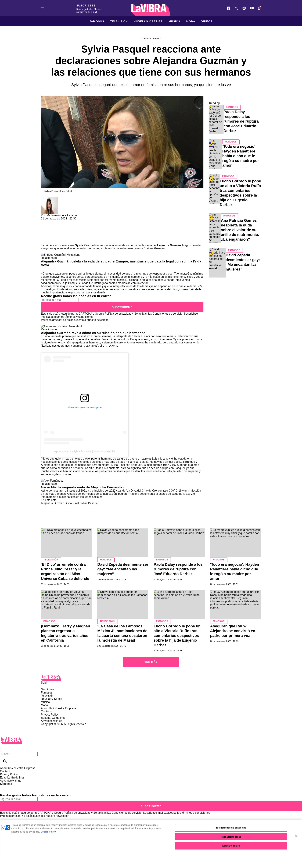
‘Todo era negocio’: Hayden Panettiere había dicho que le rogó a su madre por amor (240, 156)
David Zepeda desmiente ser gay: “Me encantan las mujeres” (122, 569)
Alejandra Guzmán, (169, 245)
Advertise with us (51, 720)
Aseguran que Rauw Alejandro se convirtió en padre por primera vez (232, 631)
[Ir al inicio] (151, 678)
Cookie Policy (48, 831)
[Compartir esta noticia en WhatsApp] (45, 221)
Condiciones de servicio (167, 313)
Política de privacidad (118, 313)
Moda (190, 21)
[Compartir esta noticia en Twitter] (62, 221)
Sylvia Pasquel (85, 245)
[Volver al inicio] (11, 738)
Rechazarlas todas (231, 837)
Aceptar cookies (231, 845)
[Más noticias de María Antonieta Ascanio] (49, 198)
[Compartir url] (45, 240)
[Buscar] (5, 761)
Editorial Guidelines (53, 717)
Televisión (119, 21)
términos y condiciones (79, 316)
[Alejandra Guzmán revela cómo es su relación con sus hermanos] (61, 326)
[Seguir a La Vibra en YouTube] (252, 8)
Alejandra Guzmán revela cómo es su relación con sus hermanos (93, 333)
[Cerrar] (296, 836)
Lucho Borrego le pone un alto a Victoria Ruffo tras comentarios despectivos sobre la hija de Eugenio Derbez (177, 635)
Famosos (96, 21)
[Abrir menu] (42, 8)
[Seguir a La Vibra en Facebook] (228, 8)
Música (174, 21)
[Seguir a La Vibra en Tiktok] (260, 8)
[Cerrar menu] (4, 748)
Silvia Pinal (72, 503)
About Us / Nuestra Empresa (58, 708)
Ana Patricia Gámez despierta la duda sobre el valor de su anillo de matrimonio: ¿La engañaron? (240, 229)
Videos (207, 21)
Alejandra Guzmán (52, 503)
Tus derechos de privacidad (231, 827)
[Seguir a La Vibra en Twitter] (236, 8)
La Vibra (145, 38)
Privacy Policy (50, 714)
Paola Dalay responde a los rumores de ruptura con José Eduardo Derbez (241, 121)
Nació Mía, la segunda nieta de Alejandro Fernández (82, 487)
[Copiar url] (49, 232)
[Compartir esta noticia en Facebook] (53, 221)
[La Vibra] (151, 10)
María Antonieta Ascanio (62, 215)
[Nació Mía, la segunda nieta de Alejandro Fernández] (52, 480)
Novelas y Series (148, 21)
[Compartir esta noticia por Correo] (70, 221)
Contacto (46, 711)
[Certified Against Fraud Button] (53, 727)
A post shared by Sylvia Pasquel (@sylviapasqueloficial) (85, 451)
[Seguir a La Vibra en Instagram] (244, 8)
